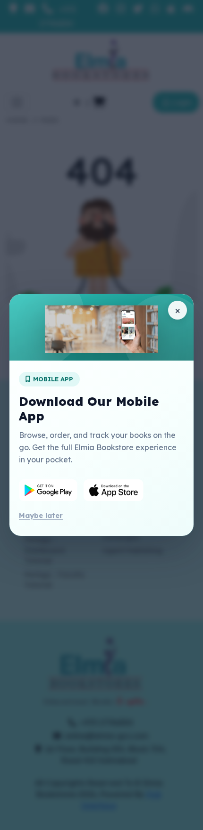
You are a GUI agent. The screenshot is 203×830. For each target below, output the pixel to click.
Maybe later (41, 515)
